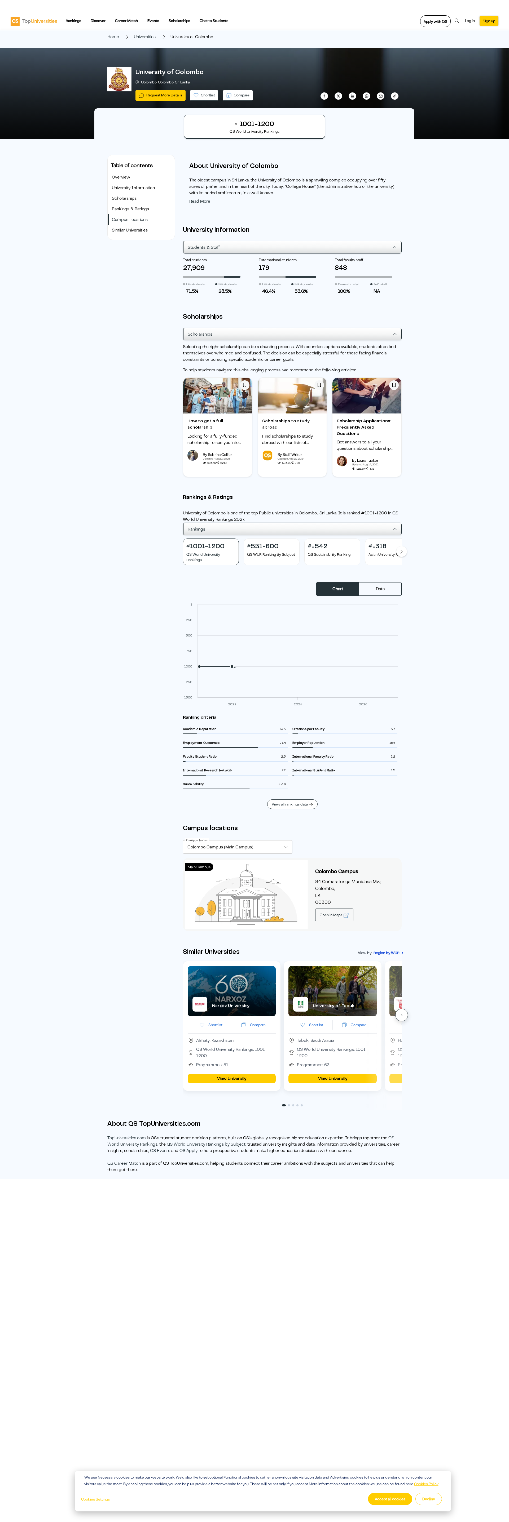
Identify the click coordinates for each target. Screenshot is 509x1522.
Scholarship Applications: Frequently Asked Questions (364, 427)
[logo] (34, 21)
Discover (98, 20)
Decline (428, 1499)
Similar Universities (130, 230)
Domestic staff (349, 284)
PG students (227, 284)
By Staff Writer (290, 454)
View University (231, 1078)
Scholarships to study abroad (286, 424)
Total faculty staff (349, 259)
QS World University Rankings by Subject (206, 1144)
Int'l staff (380, 284)
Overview (121, 177)
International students (278, 259)
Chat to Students (214, 20)
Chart (337, 588)
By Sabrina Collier (217, 454)
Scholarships (179, 20)
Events (153, 20)
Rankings (73, 20)
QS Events (160, 1150)
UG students (195, 284)
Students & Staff (204, 247)
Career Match (126, 20)
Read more (199, 201)
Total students (195, 259)
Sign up (489, 21)
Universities (145, 36)
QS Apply (188, 1150)
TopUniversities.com (126, 1138)
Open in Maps (331, 915)
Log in (470, 20)
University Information (133, 187)
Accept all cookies (390, 1499)
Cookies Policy (426, 1483)
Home (113, 36)
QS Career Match (124, 1163)
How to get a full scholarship (205, 424)
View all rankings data (290, 804)
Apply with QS (435, 21)
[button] (401, 1015)
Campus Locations (130, 219)
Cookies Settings (95, 1499)
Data (380, 588)
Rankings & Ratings (130, 209)
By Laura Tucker (365, 460)
